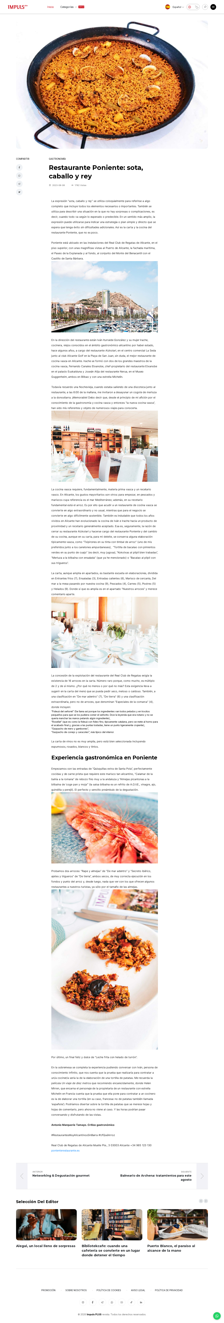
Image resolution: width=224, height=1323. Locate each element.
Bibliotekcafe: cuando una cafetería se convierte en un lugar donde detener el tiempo (111, 1250)
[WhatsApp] (217, 1316)
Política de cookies (109, 1290)
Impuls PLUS (94, 1314)
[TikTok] (131, 1302)
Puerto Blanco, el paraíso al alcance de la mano (171, 1248)
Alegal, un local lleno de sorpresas (45, 1246)
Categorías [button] (69, 7)
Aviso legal (138, 1290)
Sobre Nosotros (76, 1290)
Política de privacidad (169, 1290)
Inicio (50, 7)
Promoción (48, 1290)
